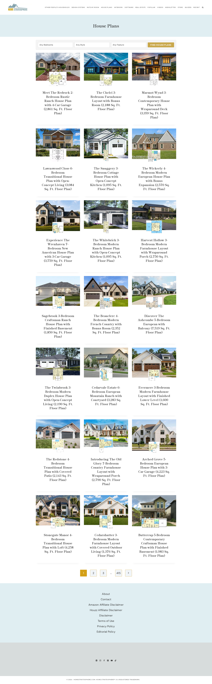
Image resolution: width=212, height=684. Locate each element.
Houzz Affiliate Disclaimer (106, 610)
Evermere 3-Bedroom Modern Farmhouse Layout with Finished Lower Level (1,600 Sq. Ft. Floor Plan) (154, 395)
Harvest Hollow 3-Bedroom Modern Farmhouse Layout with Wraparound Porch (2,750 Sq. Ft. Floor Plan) (154, 250)
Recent (196, 7)
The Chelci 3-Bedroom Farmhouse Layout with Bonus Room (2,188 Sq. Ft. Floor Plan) (106, 100)
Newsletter (170, 7)
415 (118, 573)
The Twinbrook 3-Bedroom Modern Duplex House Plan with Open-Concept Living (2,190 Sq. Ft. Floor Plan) (58, 397)
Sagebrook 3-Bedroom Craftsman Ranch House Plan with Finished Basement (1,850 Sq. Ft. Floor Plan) (58, 326)
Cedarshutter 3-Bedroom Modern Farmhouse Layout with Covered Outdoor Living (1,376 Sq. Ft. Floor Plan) (106, 545)
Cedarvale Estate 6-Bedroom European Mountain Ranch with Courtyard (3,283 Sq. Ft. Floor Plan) (106, 395)
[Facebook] (104, 660)
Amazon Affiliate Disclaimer (106, 605)
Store (180, 7)
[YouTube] (111, 660)
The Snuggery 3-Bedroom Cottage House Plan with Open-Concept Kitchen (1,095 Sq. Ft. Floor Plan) (106, 178)
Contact (106, 599)
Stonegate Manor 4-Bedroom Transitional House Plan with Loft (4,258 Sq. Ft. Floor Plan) (57, 543)
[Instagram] (100, 660)
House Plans (106, 7)
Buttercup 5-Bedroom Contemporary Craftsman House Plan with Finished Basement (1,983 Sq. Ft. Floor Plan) (154, 545)
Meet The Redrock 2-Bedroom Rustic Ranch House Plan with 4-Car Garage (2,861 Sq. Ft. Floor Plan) (58, 102)
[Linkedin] (96, 660)
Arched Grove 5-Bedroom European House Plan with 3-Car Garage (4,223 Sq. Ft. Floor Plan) (154, 467)
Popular (151, 7)
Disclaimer (106, 615)
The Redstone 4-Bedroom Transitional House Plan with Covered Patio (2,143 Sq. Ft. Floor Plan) (58, 469)
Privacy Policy (106, 626)
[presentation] (58, 69)
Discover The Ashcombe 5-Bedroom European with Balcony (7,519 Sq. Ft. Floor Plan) (154, 324)
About (106, 594)
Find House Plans (160, 45)
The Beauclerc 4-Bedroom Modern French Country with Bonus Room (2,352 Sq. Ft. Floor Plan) (106, 324)
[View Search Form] (202, 7)
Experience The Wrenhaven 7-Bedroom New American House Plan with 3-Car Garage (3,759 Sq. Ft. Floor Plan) (58, 252)
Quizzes (188, 7)
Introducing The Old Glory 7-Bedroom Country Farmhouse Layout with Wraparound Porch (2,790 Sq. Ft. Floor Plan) (106, 471)
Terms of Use (106, 621)
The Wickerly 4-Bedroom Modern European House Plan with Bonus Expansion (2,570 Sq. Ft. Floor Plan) (154, 178)
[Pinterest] (108, 660)
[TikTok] (115, 660)
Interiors (118, 7)
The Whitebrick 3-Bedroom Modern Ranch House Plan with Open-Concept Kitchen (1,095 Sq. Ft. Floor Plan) (106, 250)
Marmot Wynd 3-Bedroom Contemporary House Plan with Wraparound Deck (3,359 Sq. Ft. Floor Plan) (154, 104)
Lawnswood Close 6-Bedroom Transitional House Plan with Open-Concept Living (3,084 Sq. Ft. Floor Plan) (58, 178)
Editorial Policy (106, 631)
